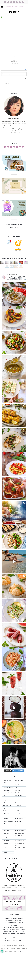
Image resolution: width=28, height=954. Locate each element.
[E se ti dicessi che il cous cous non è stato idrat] (14, 659)
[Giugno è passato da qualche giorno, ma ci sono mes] (14, 756)
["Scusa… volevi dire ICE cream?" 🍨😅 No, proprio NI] (14, 586)
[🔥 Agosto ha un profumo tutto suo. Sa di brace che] (14, 513)
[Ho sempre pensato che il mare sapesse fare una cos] (14, 561)
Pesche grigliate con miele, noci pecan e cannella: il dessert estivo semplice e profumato (14, 923)
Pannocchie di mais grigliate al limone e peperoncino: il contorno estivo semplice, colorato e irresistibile (14, 933)
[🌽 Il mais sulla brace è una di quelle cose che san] (14, 415)
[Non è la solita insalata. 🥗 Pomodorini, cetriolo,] (14, 342)
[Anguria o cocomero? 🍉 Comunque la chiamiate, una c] (14, 683)
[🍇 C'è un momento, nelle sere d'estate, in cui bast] (14, 488)
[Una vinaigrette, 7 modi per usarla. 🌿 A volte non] (14, 367)
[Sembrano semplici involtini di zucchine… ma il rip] (14, 391)
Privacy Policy (14, 227)
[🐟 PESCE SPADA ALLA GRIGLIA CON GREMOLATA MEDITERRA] (14, 440)
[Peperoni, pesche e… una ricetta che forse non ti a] (14, 732)
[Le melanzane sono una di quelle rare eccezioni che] (14, 537)
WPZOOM (21, 951)
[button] (2, 7)
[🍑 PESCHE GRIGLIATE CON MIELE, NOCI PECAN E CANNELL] (14, 318)
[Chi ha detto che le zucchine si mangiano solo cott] (14, 610)
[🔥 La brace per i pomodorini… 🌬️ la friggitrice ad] (14, 464)
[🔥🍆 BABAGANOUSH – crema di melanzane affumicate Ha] (14, 294)
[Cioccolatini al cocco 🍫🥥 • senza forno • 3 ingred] (14, 708)
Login (25, 69)
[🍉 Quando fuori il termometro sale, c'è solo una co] (14, 635)
